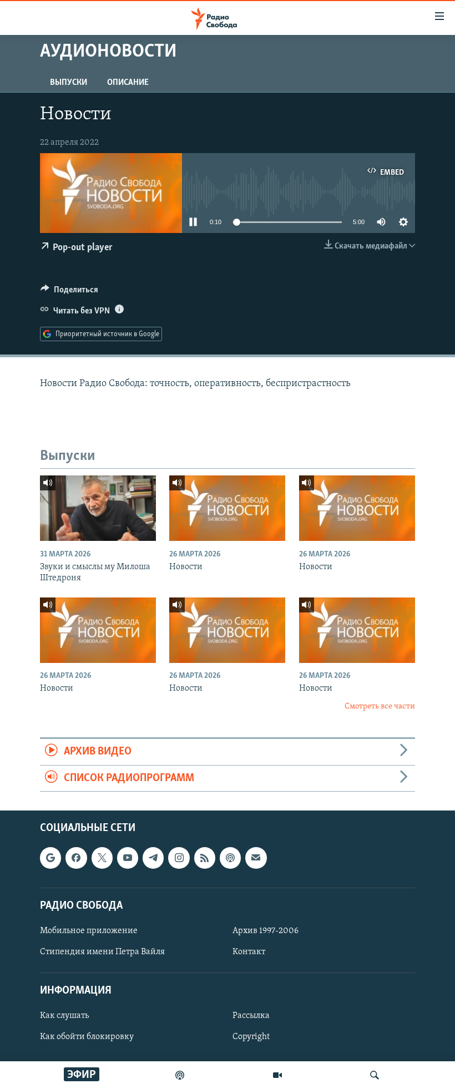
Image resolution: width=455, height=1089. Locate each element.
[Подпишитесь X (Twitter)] (102, 857)
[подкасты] (179, 1075)
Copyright (251, 1036)
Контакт (248, 952)
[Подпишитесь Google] (50, 857)
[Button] (69, 292)
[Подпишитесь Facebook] (76, 857)
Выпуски (68, 82)
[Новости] (227, 508)
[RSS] (204, 857)
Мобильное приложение (89, 930)
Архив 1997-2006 (265, 930)
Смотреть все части (380, 706)
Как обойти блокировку (87, 1036)
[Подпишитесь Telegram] (153, 857)
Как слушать (64, 1015)
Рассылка (251, 1015)
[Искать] (374, 1075)
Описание (128, 82)
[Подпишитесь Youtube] (127, 857)
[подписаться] (255, 857)
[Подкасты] (230, 857)
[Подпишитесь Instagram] (178, 857)
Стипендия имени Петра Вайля (102, 952)
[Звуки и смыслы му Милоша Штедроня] (98, 508)
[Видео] (277, 1075)
